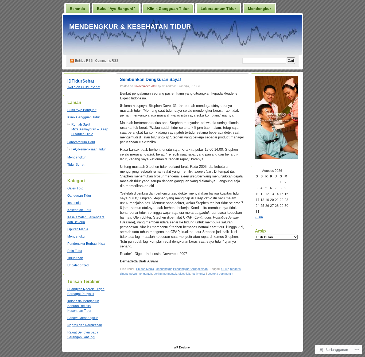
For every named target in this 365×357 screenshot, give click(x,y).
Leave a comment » (220, 273)
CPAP (224, 268)
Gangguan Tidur (79, 195)
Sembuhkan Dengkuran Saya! (150, 79)
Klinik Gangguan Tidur (168, 8)
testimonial (198, 273)
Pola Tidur (74, 251)
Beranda (77, 8)
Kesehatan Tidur (79, 210)
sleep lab (184, 273)
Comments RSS (106, 61)
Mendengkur (259, 8)
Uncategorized (78, 265)
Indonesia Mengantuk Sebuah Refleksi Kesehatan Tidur (83, 306)
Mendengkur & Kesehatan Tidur (130, 26)
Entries (84, 61)
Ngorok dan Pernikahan (84, 325)
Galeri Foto (75, 188)
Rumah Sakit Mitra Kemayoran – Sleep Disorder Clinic (89, 129)
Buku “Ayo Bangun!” (116, 8)
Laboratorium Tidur (218, 8)
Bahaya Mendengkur (82, 318)
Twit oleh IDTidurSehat (83, 87)
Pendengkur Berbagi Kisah (87, 244)
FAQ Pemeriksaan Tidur (88, 149)
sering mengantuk (165, 273)
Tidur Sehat (75, 164)
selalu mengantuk (140, 273)
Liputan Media (77, 229)
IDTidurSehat (80, 81)
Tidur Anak (75, 258)
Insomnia (74, 203)
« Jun (259, 217)
